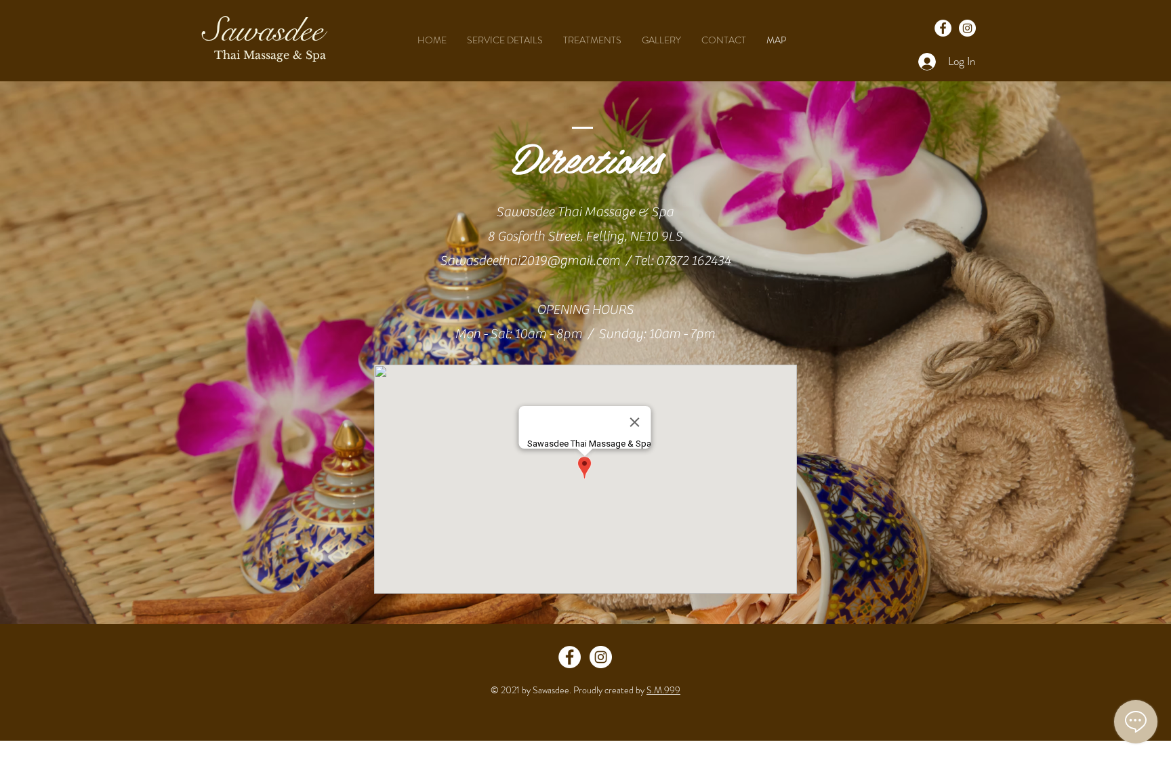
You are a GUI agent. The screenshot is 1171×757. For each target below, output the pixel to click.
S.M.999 (663, 690)
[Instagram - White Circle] (601, 657)
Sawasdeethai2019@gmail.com (530, 260)
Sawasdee (263, 30)
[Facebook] (942, 28)
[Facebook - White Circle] (569, 657)
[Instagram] (967, 28)
